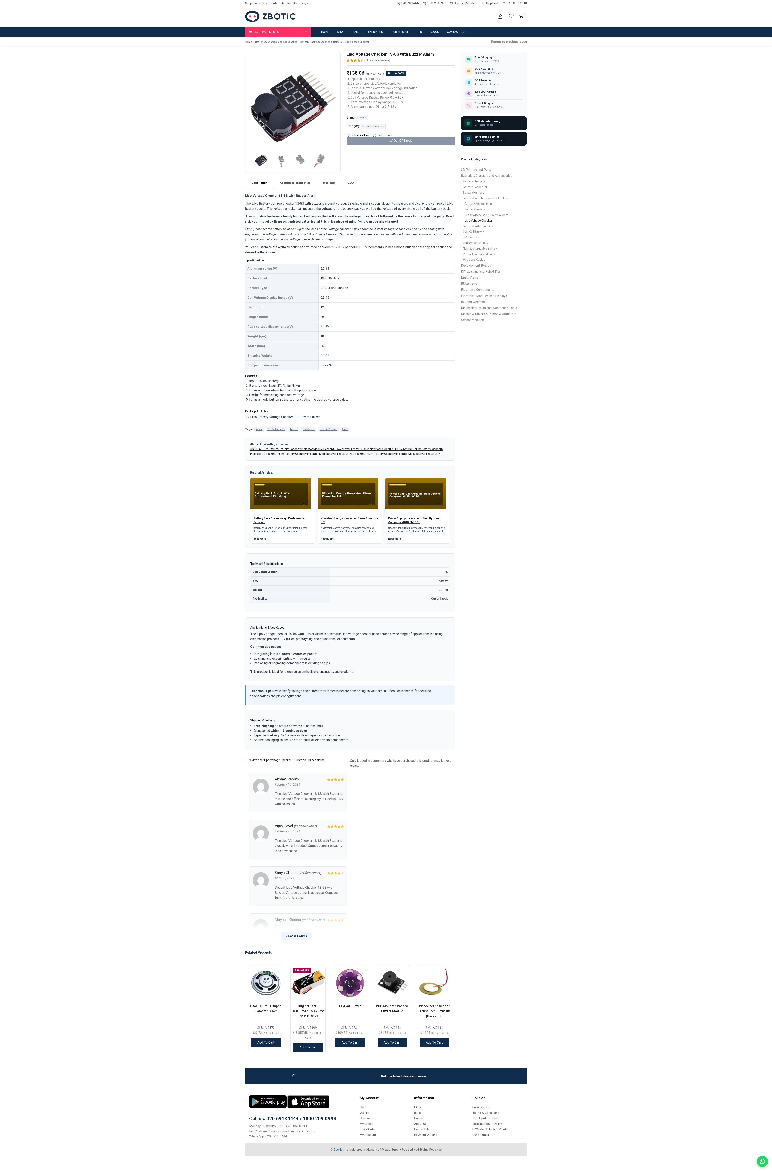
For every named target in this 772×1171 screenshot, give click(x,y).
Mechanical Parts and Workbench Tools (489, 308)
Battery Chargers (474, 181)
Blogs (304, 3)
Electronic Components (477, 290)
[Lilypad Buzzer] (350, 982)
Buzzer (294, 429)
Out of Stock (403, 140)
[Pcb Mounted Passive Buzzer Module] (392, 982)
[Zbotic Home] (270, 16)
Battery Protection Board (479, 226)
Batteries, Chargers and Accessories (276, 42)
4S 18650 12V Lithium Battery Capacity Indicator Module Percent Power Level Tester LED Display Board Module (321, 449)
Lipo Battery (309, 429)
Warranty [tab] (329, 182)
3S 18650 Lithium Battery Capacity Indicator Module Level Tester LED (306, 453)
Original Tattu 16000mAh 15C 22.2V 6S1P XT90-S (308, 1011)
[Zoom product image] (292, 99)
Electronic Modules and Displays (484, 296)
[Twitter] (509, 3)
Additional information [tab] (295, 182)
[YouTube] (525, 3)
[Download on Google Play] (268, 1101)
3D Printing (375, 31)
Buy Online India (276, 429)
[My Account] (500, 16)
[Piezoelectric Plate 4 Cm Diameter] (434, 982)
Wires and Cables (474, 259)
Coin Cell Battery (473, 231)
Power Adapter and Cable (479, 254)
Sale (356, 31)
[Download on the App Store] (308, 1101)
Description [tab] (259, 182)
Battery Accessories (478, 203)
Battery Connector (475, 187)
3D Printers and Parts (476, 170)
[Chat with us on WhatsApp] (762, 1161)
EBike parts (469, 284)
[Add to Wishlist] (275, 973)
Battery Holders (475, 209)
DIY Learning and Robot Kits (481, 271)
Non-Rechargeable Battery (480, 248)
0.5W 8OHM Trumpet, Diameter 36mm (266, 1008)
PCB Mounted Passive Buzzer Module (392, 1008)
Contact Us (277, 3)
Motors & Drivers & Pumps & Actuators (488, 314)
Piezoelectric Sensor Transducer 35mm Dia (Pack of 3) (434, 1011)
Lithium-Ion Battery (475, 242)
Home (325, 31)
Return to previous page (509, 42)
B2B (419, 31)
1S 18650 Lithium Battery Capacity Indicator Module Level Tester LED (395, 453)
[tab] (259, 183)
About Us (261, 3)
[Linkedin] (520, 3)
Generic (362, 117)
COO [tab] (351, 182)
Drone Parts (469, 278)
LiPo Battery (471, 237)
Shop (248, 3)
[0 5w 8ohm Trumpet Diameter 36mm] (265, 982)
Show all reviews (296, 935)
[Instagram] (514, 3)
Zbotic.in (339, 1149)
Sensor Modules (472, 320)
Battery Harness (473, 192)
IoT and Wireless (473, 302)
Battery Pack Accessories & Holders (321, 42)
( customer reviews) (377, 60)
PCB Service (400, 31)
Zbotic (345, 429)
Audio (259, 429)
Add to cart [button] (265, 1042)
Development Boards (476, 265)
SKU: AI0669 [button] (396, 73)
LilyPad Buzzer (350, 1006)
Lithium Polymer (328, 429)
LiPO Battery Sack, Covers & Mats (486, 215)
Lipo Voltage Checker (357, 42)
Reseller (292, 3)
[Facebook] (504, 3)
